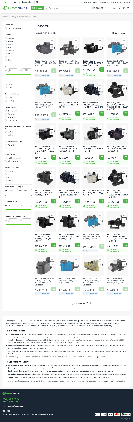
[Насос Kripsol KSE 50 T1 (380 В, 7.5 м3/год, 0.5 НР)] (69, 100)
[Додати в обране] (52, 41)
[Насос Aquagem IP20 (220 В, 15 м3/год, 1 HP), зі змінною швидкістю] (45, 275)
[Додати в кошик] (53, 70)
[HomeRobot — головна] (16, 8)
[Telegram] (3, 411)
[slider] (5, 74)
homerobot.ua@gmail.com (12, 406)
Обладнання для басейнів (20, 17)
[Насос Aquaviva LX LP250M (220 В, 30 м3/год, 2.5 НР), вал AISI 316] (69, 187)
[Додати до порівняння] (52, 47)
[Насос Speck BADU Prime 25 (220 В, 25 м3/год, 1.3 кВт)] (117, 57)
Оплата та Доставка (100, 2)
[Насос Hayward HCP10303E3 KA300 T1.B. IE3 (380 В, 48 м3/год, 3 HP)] (117, 100)
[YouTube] (8, 411)
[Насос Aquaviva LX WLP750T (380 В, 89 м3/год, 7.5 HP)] (45, 187)
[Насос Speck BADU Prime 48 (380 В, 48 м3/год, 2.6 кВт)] (93, 231)
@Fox (129, 419)
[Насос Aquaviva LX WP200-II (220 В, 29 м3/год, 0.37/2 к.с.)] (117, 275)
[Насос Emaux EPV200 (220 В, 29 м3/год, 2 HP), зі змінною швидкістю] (93, 275)
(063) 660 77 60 (10, 399)
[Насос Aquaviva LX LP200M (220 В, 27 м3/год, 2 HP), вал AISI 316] (93, 100)
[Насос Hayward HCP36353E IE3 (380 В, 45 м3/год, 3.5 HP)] (93, 57)
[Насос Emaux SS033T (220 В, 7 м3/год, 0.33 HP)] (69, 57)
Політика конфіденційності (120, 2)
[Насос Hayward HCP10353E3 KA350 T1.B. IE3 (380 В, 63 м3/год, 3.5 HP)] (117, 187)
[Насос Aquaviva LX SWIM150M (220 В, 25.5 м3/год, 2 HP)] (69, 231)
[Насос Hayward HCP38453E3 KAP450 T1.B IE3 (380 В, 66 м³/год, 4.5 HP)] (117, 231)
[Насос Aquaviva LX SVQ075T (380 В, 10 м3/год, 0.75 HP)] (69, 144)
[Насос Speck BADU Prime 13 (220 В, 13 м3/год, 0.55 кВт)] (69, 275)
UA (6, 2)
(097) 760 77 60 (10, 401)
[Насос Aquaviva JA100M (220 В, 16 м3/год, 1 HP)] (93, 144)
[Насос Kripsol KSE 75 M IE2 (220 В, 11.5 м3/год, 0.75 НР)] (93, 187)
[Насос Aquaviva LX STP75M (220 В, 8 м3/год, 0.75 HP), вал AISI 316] (45, 144)
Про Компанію (86, 2)
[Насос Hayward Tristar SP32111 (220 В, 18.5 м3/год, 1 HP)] (45, 57)
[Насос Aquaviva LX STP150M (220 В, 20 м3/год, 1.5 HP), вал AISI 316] (45, 231)
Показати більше (79, 303)
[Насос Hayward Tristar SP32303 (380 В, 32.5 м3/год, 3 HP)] (117, 144)
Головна (5, 17)
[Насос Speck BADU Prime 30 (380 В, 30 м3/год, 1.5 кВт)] (45, 100)
